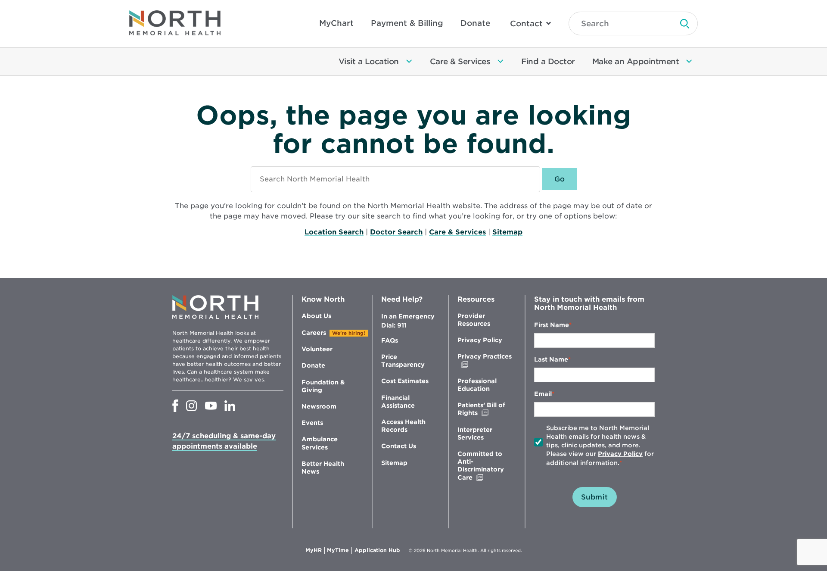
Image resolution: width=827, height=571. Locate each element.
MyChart (336, 23)
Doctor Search (396, 232)
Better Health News (323, 467)
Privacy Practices (484, 360)
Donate (475, 23)
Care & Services (457, 232)
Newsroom (319, 406)
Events (312, 422)
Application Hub (377, 550)
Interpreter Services (474, 433)
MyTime (339, 550)
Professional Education (477, 385)
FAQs (389, 340)
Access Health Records (403, 425)
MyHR (315, 550)
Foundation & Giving (323, 386)
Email (543, 393)
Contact (526, 23)
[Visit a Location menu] (409, 61)
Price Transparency (403, 360)
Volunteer (317, 349)
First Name (551, 324)
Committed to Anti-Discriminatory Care (483, 465)
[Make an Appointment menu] (689, 61)
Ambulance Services (320, 443)
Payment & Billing (407, 23)
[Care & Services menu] (500, 61)
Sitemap (507, 232)
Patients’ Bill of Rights (485, 409)
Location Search (334, 232)
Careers (314, 332)
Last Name (551, 359)
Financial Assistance (398, 401)
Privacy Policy (479, 340)
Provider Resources (473, 319)
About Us (316, 315)
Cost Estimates (405, 381)
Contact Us (398, 446)
